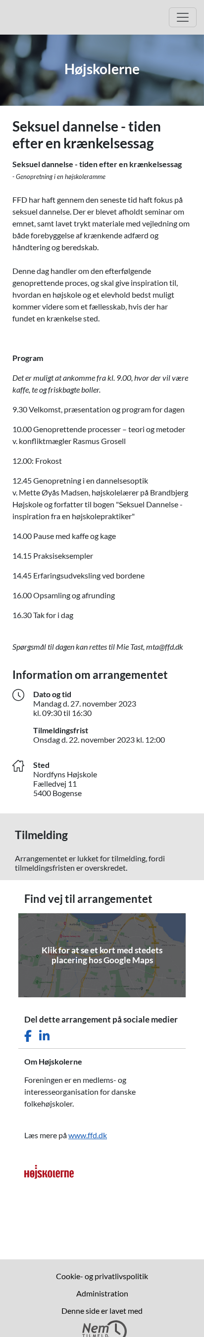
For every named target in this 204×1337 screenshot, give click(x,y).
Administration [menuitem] (102, 1293)
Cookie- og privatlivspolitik (102, 1276)
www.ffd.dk (87, 1135)
